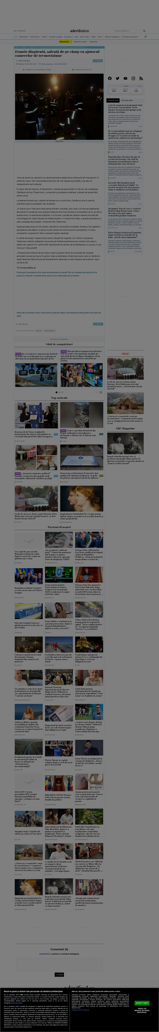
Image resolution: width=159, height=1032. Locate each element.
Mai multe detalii (16, 1003)
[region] (79, 1010)
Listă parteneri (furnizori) (80, 1010)
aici (20, 1018)
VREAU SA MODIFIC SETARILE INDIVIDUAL (142, 1010)
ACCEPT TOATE (142, 1003)
